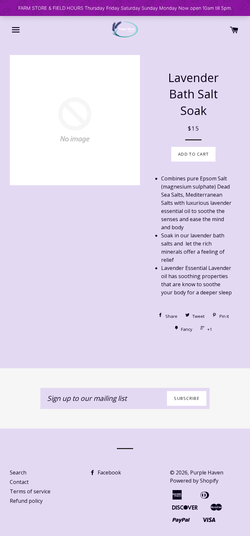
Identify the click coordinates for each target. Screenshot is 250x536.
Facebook (108, 472)
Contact (19, 482)
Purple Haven (206, 472)
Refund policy (26, 500)
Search (18, 472)
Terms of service (30, 491)
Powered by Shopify (194, 480)
